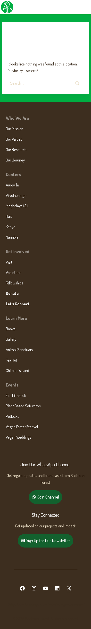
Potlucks (12, 416)
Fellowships (14, 282)
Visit (9, 262)
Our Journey (15, 159)
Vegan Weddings (18, 437)
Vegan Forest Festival (22, 426)
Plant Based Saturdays (23, 405)
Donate (12, 293)
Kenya (10, 226)
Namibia (12, 237)
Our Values (14, 139)
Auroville (12, 184)
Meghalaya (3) (17, 205)
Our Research (16, 149)
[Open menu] (86, 7)
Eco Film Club (16, 395)
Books (11, 328)
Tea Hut (11, 360)
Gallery (11, 339)
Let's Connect (18, 303)
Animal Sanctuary (19, 349)
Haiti (9, 216)
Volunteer (13, 272)
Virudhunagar (16, 195)
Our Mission (14, 128)
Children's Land (17, 370)
